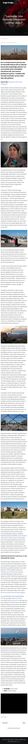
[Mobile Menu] (24, 2)
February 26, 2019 (6, 42)
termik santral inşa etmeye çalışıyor (13, 592)
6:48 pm (14, 42)
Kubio (18, 741)
